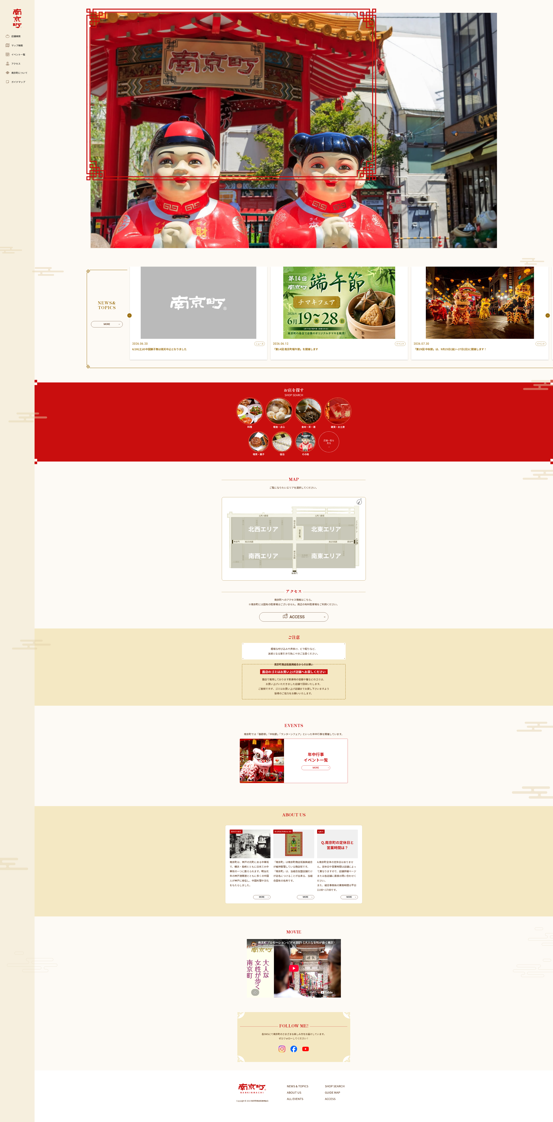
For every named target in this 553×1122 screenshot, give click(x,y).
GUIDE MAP (332, 1092)
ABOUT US (294, 1092)
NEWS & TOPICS (297, 1086)
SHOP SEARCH (335, 1086)
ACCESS (330, 1099)
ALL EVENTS (295, 1099)
